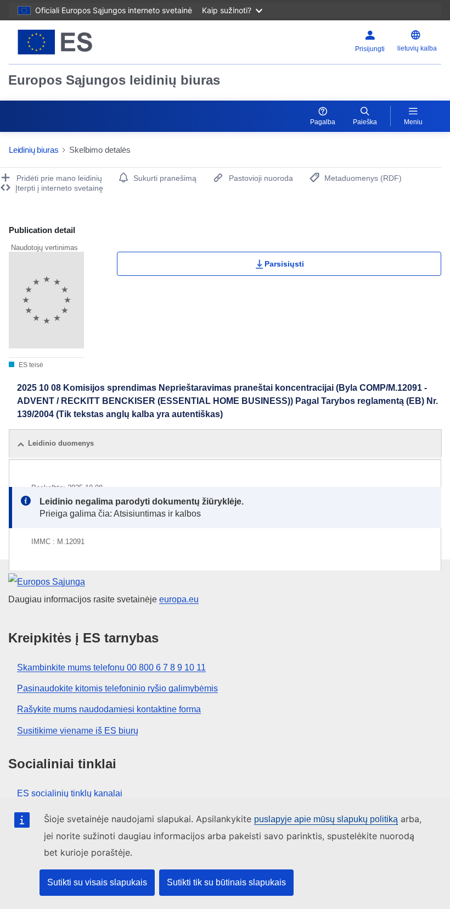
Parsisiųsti (284, 263)
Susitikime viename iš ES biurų (77, 730)
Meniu (413, 122)
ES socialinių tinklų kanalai (69, 793)
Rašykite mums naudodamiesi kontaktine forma (109, 709)
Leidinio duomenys (61, 443)
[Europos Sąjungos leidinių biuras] (83, 42)
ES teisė (30, 365)
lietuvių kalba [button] (417, 48)
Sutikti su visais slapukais (97, 882)
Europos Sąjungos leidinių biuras (114, 80)
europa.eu (179, 599)
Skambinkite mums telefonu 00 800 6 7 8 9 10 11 (111, 667)
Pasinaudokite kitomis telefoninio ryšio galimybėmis (117, 688)
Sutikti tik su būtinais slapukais (226, 882)
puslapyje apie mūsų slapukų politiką (326, 819)
